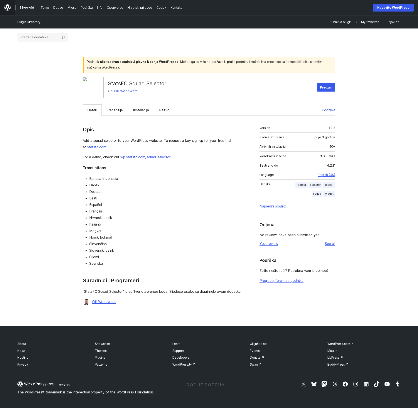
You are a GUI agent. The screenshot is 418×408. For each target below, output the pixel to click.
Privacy (22, 364)
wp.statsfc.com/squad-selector (145, 157)
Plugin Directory (28, 22)
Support (178, 351)
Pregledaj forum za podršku (281, 280)
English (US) (326, 175)
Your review (269, 243)
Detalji (92, 110)
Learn (176, 344)
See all (330, 243)
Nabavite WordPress (393, 7)
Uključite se (258, 344)
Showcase (102, 344)
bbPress (335, 357)
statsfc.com (96, 147)
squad (317, 193)
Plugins (100, 357)
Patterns (101, 364)
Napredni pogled (273, 206)
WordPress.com (340, 344)
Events (255, 351)
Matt (332, 351)
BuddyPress (338, 364)
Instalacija (141, 110)
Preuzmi (326, 87)
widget (329, 193)
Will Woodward (126, 91)
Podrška (328, 110)
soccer (329, 184)
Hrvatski (64, 384)
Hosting (23, 357)
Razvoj (164, 110)
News (21, 351)
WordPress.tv (184, 364)
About (21, 344)
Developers (180, 357)
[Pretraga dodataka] (63, 37)
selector (315, 184)
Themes (101, 351)
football (302, 184)
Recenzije (115, 110)
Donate (257, 357)
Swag (256, 364)
